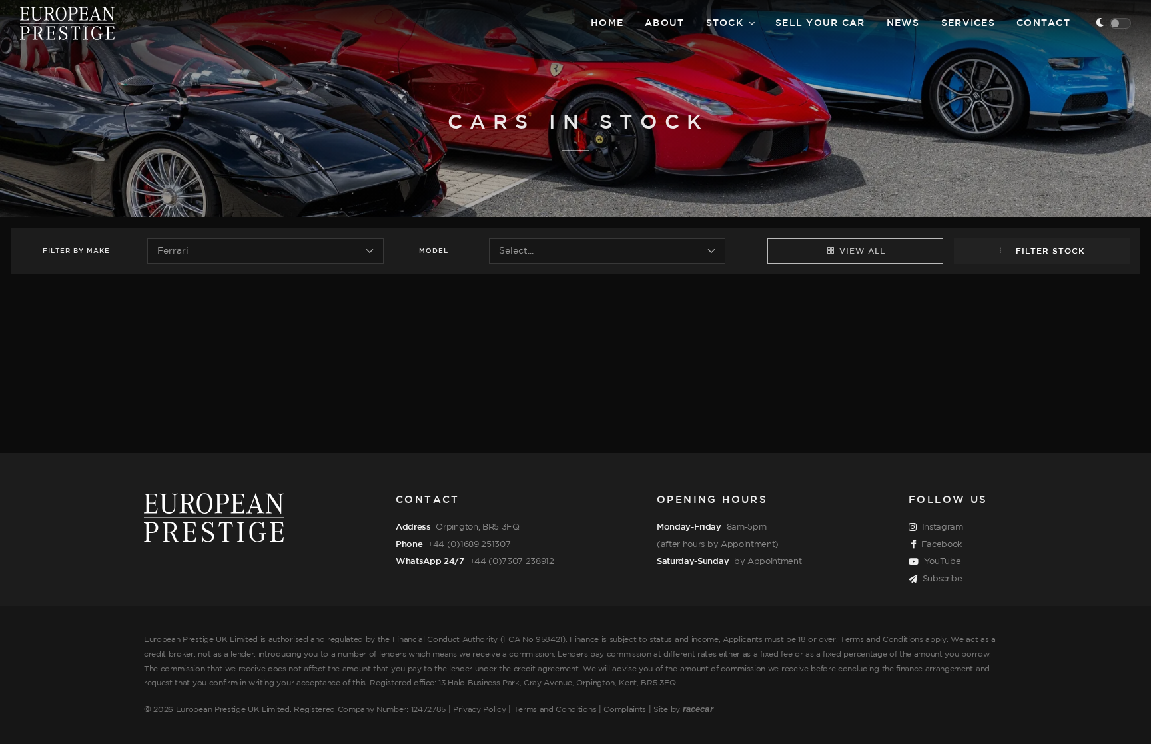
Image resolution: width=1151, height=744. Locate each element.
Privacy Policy (479, 709)
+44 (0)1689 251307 (469, 544)
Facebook (941, 544)
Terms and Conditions (555, 709)
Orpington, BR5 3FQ (477, 527)
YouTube (942, 561)
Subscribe (942, 579)
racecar (698, 709)
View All (862, 251)
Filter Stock (1048, 251)
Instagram (942, 527)
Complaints (624, 709)
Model (433, 251)
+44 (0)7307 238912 (512, 561)
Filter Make (76, 251)
